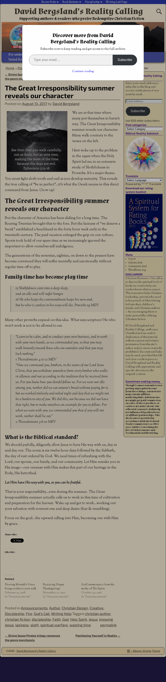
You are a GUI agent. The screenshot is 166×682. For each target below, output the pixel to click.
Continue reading (83, 71)
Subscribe (125, 60)
